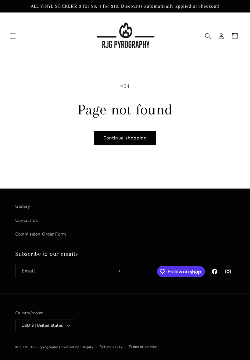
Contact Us (26, 220)
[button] (13, 36)
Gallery (22, 206)
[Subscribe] (118, 271)
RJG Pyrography (45, 347)
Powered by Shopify (76, 347)
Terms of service (143, 346)
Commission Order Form (40, 234)
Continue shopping (125, 138)
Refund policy (111, 346)
